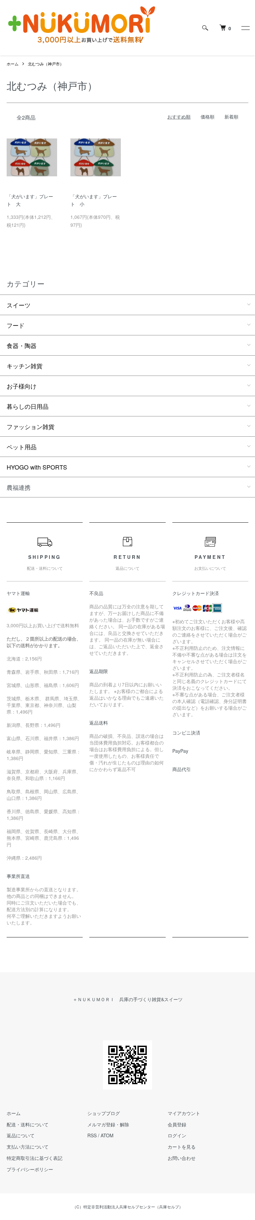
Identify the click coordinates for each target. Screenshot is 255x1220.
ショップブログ (103, 1113)
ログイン (177, 1135)
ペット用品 (22, 446)
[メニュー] (245, 28)
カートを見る (182, 1146)
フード (16, 325)
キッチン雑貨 (24, 365)
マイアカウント (184, 1113)
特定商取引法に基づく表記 (34, 1158)
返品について (21, 1135)
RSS (92, 1135)
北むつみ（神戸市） (46, 63)
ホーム (13, 63)
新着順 (231, 116)
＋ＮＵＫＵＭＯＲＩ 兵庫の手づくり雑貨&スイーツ (128, 999)
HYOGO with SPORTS (37, 467)
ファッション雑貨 (30, 426)
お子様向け (22, 386)
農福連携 (19, 487)
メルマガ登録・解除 (108, 1124)
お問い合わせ (182, 1158)
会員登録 (177, 1124)
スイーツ (19, 305)
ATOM (107, 1135)
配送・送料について (27, 1124)
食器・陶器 (22, 345)
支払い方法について (27, 1146)
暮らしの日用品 (27, 406)
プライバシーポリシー (30, 1169)
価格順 (207, 116)
